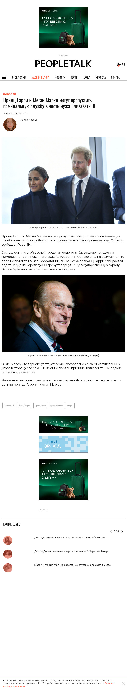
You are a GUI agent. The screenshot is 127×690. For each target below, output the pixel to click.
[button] (122, 531)
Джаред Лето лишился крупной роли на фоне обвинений (70, 537)
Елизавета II (9, 405)
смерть (70, 405)
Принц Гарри (40, 405)
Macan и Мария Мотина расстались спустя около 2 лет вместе (72, 564)
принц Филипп (56, 405)
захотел (94, 380)
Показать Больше (63, 51)
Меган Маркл (24, 405)
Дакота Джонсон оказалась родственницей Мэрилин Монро (71, 551)
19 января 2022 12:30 (15, 113)
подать (7, 265)
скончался (76, 240)
